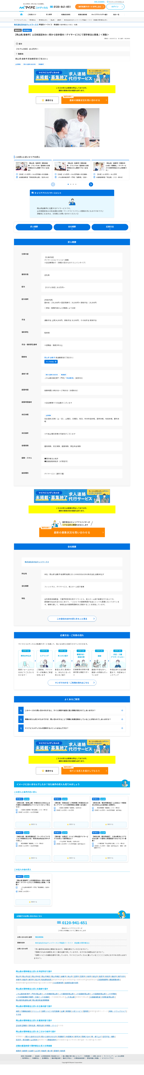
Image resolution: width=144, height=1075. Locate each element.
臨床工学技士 (67, 1058)
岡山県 (52, 20)
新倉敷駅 (70, 378)
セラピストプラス (108, 1058)
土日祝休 (18, 64)
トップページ (21, 14)
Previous (53, 184)
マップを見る (50, 362)
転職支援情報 (82, 14)
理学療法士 (33, 20)
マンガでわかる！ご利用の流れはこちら (72, 682)
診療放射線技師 (79, 1058)
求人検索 (48, 14)
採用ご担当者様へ (99, 2)
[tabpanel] (72, 127)
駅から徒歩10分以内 (30, 64)
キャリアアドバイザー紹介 (99, 14)
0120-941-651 (60, 7)
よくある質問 (119, 1056)
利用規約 (87, 1056)
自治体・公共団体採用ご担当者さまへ (47, 1056)
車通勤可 (41, 64)
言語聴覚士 (45, 1058)
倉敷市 (59, 20)
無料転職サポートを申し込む (90, 6)
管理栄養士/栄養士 (93, 1058)
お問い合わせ (97, 1056)
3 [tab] (73, 184)
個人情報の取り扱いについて (72, 1056)
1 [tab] (72, 146)
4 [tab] (76, 184)
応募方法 (110, 226)
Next (91, 184)
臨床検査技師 (56, 1058)
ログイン (115, 6)
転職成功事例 (65, 14)
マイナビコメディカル (20, 20)
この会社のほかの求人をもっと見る (72, 618)
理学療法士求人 (43, 20)
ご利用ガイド (32, 14)
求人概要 (34, 226)
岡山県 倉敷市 (49, 357)
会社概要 (72, 226)
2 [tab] (71, 184)
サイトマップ (108, 1056)
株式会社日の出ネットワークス (37, 562)
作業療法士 (35, 1058)
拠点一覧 (116, 14)
